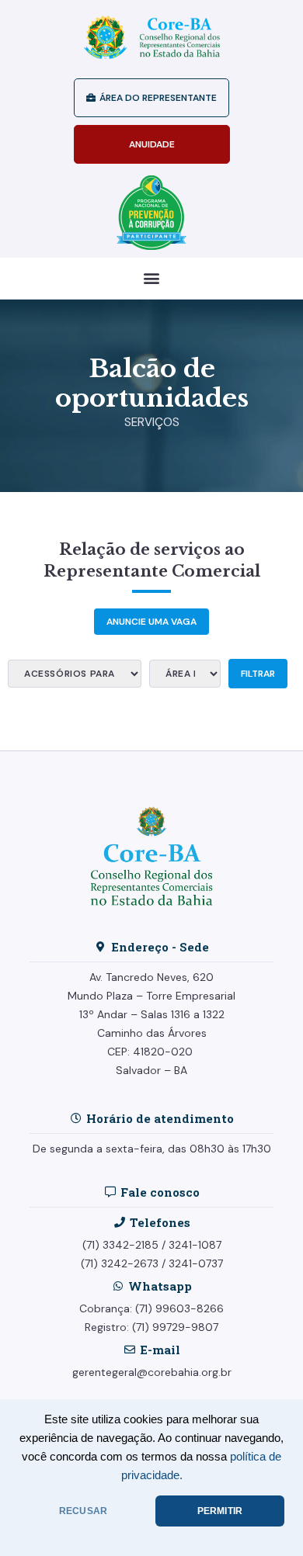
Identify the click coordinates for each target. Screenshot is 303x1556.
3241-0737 (196, 1263)
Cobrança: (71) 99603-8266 (151, 1308)
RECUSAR (83, 1511)
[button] (152, 278)
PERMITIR (219, 1511)
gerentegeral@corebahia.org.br (152, 1372)
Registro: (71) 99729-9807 (151, 1327)
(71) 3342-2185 (120, 1245)
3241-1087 (195, 1245)
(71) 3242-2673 (119, 1263)
